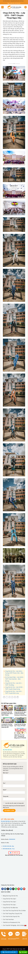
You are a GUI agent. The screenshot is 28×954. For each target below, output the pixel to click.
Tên (4, 783)
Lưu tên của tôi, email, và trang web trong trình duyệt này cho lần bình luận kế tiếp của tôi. (14, 805)
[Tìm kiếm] (25, 7)
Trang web (5, 796)
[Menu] (2, 7)
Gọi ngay (24, 952)
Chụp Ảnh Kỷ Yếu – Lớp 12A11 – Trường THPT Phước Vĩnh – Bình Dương (14, 673)
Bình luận (6, 772)
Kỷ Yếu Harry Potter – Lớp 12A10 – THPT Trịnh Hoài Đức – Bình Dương (14, 679)
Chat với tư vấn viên (10, 952)
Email (4, 789)
